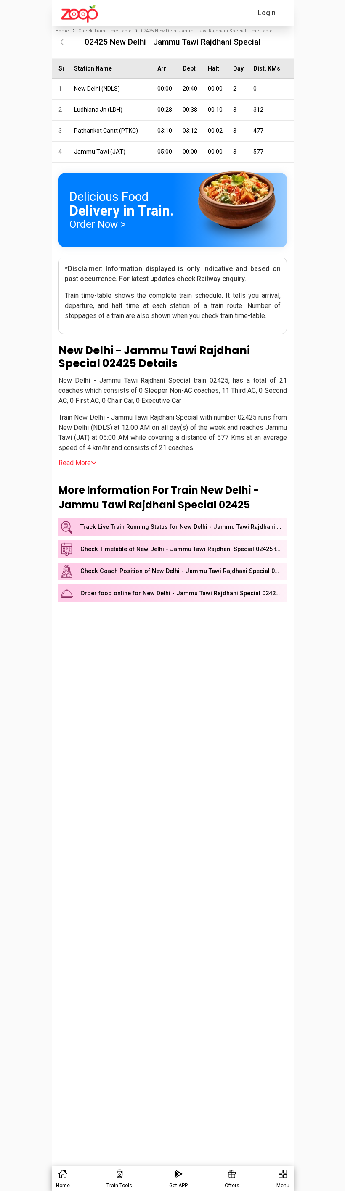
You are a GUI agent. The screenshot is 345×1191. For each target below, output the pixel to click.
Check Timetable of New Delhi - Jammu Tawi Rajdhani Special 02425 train (183, 549)
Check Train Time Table (105, 31)
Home (62, 31)
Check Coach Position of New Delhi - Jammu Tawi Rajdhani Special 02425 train (183, 571)
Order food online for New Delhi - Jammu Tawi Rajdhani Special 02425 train (183, 593)
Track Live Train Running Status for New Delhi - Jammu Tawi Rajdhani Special (183, 527)
